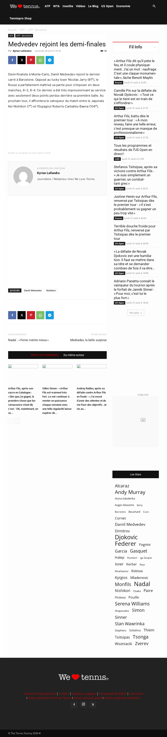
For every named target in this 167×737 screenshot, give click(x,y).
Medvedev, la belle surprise (88, 340)
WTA (56, 6)
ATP (47, 6)
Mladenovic (139, 577)
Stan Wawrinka (130, 623)
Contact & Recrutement (40, 694)
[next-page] (17, 421)
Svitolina (135, 630)
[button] (154, 6)
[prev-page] (10, 421)
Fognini (145, 544)
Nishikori (51, 290)
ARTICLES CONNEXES (45, 355)
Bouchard (134, 512)
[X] (22, 60)
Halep (119, 557)
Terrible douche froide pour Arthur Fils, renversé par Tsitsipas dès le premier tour (135, 232)
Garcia (121, 551)
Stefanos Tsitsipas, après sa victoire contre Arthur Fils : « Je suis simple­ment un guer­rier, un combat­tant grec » (135, 175)
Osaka (137, 591)
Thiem (149, 630)
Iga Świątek (146, 557)
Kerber (131, 564)
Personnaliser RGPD (112, 694)
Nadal (142, 584)
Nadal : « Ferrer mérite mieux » (28, 340)
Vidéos (80, 6)
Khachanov (122, 571)
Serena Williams (132, 604)
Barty (140, 505)
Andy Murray (130, 492)
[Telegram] (50, 60)
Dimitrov (122, 531)
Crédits (64, 694)
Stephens (120, 630)
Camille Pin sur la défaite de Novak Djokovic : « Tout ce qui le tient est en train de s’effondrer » (135, 96)
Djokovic (126, 537)
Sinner (121, 617)
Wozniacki (123, 644)
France (118, 82)
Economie (123, 6)
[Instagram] (83, 704)
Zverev (141, 643)
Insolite (68, 6)
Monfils (123, 584)
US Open (107, 6)
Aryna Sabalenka (125, 498)
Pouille (134, 597)
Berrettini (120, 512)
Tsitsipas (122, 637)
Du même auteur (74, 355)
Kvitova (137, 571)
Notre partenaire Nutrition (122, 698)
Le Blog (93, 6)
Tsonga (140, 637)
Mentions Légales (84, 694)
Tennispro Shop (21, 18)
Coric (146, 512)
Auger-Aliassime (124, 505)
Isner (119, 564)
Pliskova (120, 597)
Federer (125, 543)
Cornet (120, 518)
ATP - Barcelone (24, 35)
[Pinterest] (31, 60)
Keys (142, 564)
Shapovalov (122, 611)
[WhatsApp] (40, 60)
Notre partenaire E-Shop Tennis (49, 698)
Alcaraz (122, 486)
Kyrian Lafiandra (22, 50)
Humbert (132, 557)
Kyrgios (121, 577)
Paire (148, 590)
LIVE (117, 158)
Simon (138, 610)
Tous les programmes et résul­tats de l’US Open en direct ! (133, 149)
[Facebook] (12, 60)
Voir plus (134, 312)
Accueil (12, 29)
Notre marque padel (88, 698)
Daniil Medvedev (33, 290)
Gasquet (138, 551)
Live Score (136, 694)
